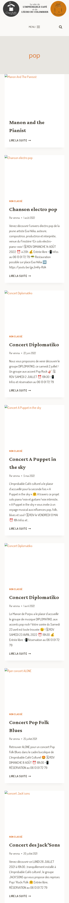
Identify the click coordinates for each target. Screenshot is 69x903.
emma (16, 217)
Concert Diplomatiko (34, 344)
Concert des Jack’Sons (34, 845)
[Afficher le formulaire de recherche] (60, 26)
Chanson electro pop (33, 209)
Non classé (16, 201)
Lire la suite (20, 140)
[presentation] (34, 94)
